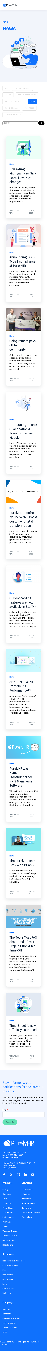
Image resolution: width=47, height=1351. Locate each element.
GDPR (5, 1332)
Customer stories (13, 115)
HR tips (8, 95)
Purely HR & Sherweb (11, 1318)
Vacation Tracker (10, 1231)
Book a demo (8, 1289)
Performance (8, 1217)
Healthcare (26, 1199)
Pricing (5, 1189)
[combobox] (20, 123)
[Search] (41, 123)
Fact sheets (8, 1279)
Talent (5, 1226)
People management (27, 95)
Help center (8, 1275)
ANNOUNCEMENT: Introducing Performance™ (21, 686)
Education (26, 1194)
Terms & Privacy (10, 1328)
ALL (6, 88)
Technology (27, 1217)
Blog (4, 1270)
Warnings (7, 1222)
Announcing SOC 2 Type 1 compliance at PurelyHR (22, 261)
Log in (5, 1284)
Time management (22, 88)
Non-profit (26, 1208)
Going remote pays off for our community (22, 345)
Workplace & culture (14, 101)
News (32, 101)
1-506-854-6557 (15, 1155)
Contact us (7, 1314)
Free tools (29, 108)
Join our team (9, 1323)
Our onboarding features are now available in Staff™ (22, 602)
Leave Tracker (9, 1240)
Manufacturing (28, 1203)
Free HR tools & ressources (14, 1261)
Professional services (31, 1213)
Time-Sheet (8, 1213)
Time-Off (7, 1203)
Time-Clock (8, 1208)
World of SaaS (11, 108)
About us (6, 1309)
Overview (7, 1194)
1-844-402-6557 (18, 1152)
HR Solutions (8, 1245)
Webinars (7, 1293)
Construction (27, 1189)
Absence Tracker (10, 1236)
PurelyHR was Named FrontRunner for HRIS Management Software (22, 777)
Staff (5, 1199)
